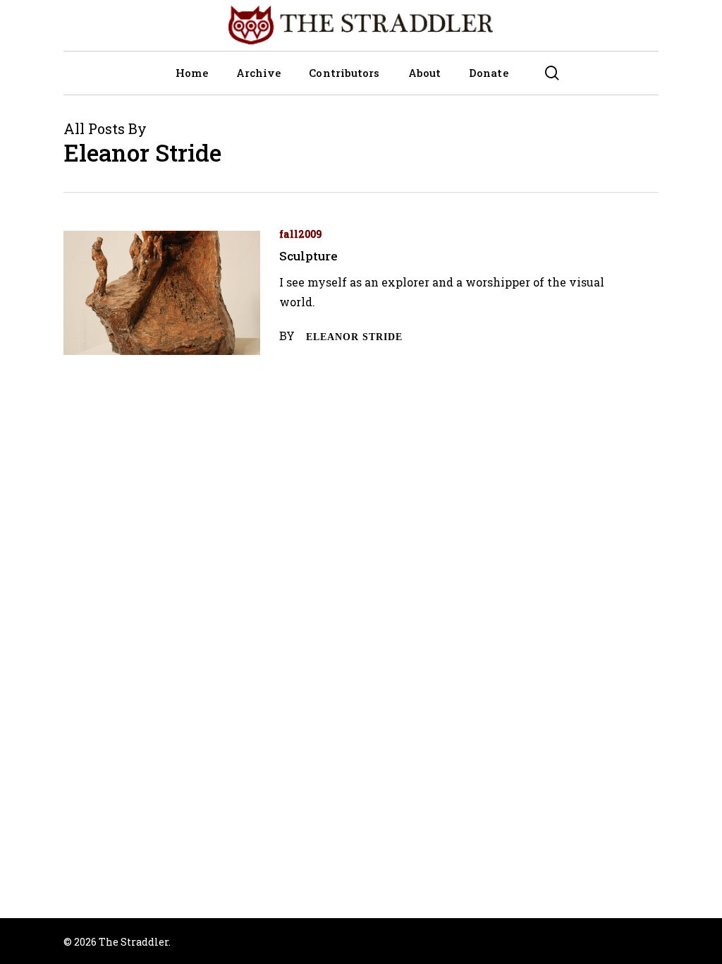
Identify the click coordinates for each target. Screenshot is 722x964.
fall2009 (300, 234)
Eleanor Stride (354, 337)
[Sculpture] (161, 293)
